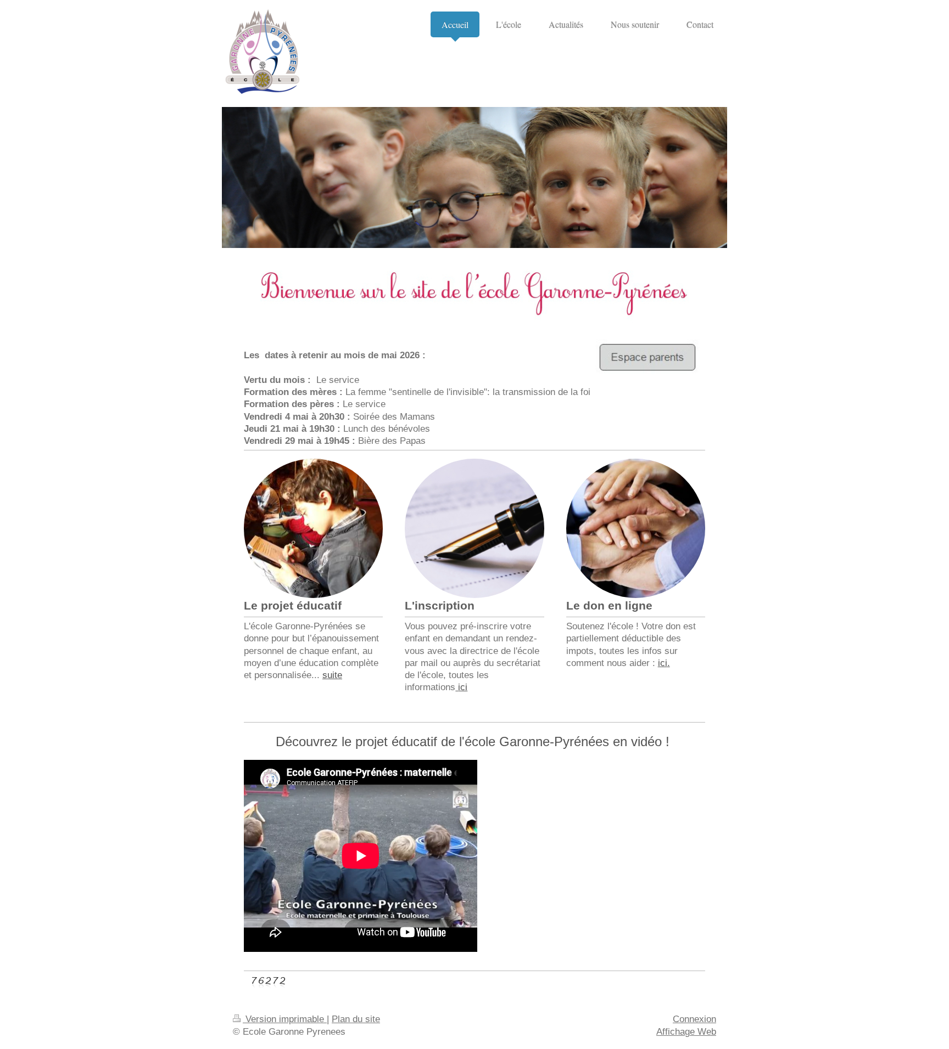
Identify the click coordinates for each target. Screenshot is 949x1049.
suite (332, 675)
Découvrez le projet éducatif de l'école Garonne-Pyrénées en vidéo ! (474, 741)
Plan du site (356, 1019)
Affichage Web (686, 1031)
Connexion (694, 1019)
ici (462, 687)
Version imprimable (285, 1019)
